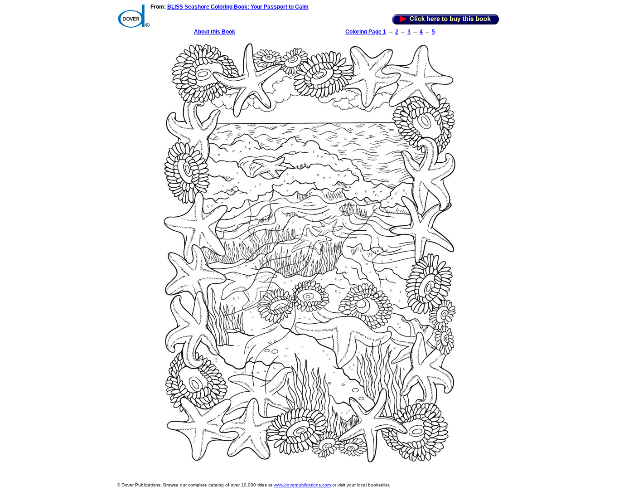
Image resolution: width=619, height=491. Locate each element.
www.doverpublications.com (302, 484)
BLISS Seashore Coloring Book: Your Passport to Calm (238, 7)
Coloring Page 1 (365, 32)
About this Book (214, 32)
